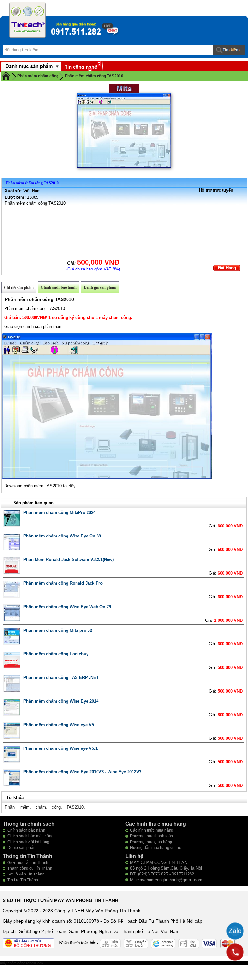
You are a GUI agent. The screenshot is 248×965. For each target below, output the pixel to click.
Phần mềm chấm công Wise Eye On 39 (62, 536)
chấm (41, 807)
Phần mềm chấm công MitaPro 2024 (59, 512)
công (56, 807)
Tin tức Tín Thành (22, 880)
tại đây (69, 485)
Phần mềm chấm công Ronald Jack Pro (63, 583)
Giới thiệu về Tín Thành (27, 862)
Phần (10, 807)
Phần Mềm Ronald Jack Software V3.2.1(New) (68, 559)
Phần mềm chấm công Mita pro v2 (57, 630)
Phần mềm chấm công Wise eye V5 (58, 724)
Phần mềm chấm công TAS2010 (94, 76)
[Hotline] (235, 952)
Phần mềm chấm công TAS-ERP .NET (61, 677)
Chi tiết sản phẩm (19, 287)
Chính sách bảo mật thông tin (33, 836)
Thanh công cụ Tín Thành (29, 868)
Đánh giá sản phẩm (100, 287)
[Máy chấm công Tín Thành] (27, 19)
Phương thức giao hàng (151, 842)
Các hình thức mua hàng (151, 830)
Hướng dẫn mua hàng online (155, 847)
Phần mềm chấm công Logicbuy (55, 654)
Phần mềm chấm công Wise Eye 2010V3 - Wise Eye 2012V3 (82, 771)
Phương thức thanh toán (151, 836)
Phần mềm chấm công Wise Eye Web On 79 (67, 606)
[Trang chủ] (6, 75)
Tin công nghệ (81, 66)
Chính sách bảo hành (59, 287)
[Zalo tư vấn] (235, 931)
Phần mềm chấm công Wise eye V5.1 (60, 748)
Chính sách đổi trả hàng (28, 842)
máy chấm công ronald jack (22, 963)
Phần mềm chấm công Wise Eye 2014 (60, 701)
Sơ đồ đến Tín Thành (26, 874)
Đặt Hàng (227, 267)
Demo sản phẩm (21, 847)
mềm (25, 807)
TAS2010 (75, 807)
